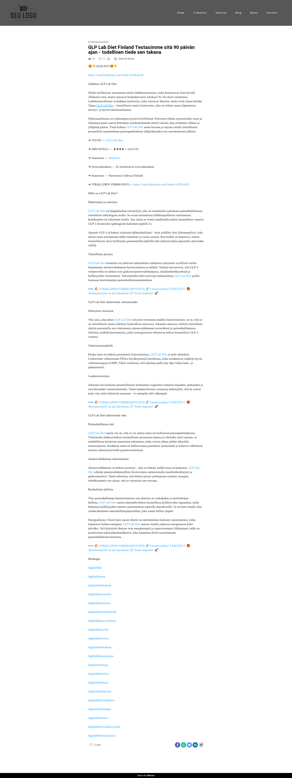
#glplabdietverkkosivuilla (104, 726)
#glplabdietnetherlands (102, 611)
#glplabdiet (95, 567)
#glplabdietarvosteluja (102, 620)
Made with (146, 775)
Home (180, 13)
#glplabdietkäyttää (99, 691)
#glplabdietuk (96, 576)
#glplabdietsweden (99, 594)
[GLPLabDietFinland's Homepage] (27, 13)
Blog (239, 13)
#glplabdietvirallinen (101, 700)
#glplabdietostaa (98, 638)
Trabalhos (200, 13)
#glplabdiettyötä (98, 629)
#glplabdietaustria (99, 603)
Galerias (221, 13)
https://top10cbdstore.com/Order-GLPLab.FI (116, 75)
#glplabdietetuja (98, 664)
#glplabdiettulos (98, 718)
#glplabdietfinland (99, 585)
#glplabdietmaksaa (99, 647)
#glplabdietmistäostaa (101, 735)
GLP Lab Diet (134, 127)
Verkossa (114, 157)
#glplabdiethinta (98, 682)
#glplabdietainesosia (101, 656)
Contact (272, 13)
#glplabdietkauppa (99, 709)
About (254, 13)
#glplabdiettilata (98, 673)
